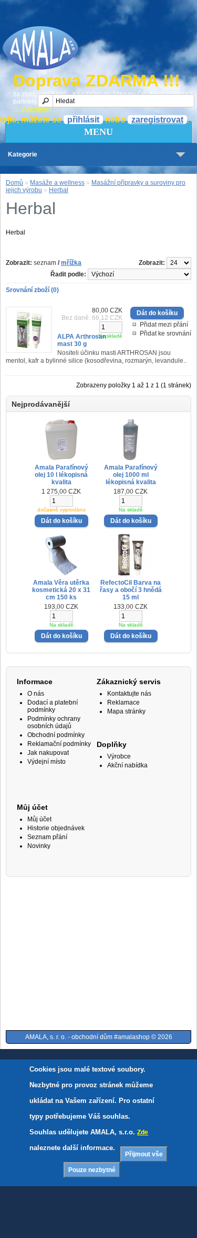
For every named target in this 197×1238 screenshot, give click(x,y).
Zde (142, 1132)
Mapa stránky (126, 711)
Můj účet (39, 819)
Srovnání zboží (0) (32, 290)
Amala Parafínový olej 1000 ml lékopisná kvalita (131, 475)
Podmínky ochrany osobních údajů (53, 722)
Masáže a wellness (57, 182)
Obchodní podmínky (56, 735)
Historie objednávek (56, 828)
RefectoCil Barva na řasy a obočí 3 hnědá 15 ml (131, 590)
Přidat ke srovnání (165, 333)
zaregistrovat (157, 119)
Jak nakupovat (48, 752)
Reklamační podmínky (59, 744)
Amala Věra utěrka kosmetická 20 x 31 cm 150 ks (61, 590)
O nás (35, 693)
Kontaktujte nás (129, 693)
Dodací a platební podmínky (52, 706)
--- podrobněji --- (36, 109)
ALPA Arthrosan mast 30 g (81, 340)
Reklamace (123, 702)
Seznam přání (47, 837)
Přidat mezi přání (164, 324)
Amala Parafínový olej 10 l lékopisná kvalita (61, 475)
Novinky (38, 846)
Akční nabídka (127, 765)
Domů (14, 182)
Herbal (58, 190)
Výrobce (119, 756)
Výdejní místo (46, 761)
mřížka (71, 262)
